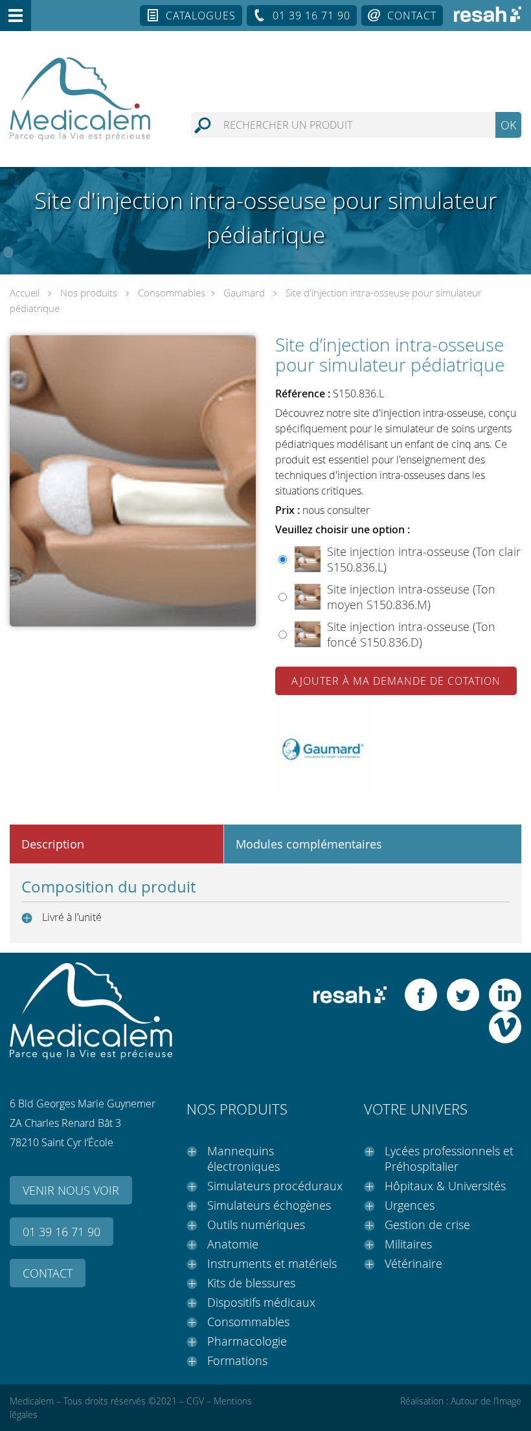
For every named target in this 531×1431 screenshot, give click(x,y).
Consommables (171, 292)
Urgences (410, 1205)
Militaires (408, 1244)
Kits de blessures (251, 1283)
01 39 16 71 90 (311, 15)
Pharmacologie (247, 1341)
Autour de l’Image (486, 1401)
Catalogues (201, 15)
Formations (237, 1360)
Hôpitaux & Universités (445, 1185)
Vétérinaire (413, 1263)
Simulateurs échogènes (269, 1205)
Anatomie (232, 1244)
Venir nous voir (71, 1190)
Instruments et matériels (272, 1263)
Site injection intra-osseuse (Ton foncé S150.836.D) (411, 634)
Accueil (25, 292)
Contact (411, 15)
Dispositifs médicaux (261, 1302)
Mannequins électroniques (243, 1158)
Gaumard (244, 292)
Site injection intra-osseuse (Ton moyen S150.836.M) (411, 596)
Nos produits (88, 292)
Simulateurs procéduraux (275, 1185)
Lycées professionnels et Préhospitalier (449, 1158)
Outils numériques (256, 1224)
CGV (195, 1401)
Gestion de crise (427, 1224)
